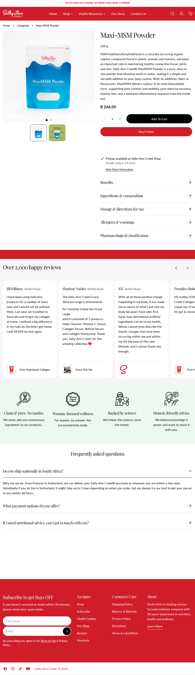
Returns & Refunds (124, 611)
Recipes (82, 633)
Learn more (154, 626)
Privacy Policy (121, 618)
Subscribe (83, 611)
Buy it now (146, 131)
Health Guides (86, 618)
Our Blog (83, 626)
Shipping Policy (122, 604)
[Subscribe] (67, 631)
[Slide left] (176, 268)
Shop (80, 604)
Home (6, 25)
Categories (23, 25)
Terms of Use (48, 640)
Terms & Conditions (125, 633)
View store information (119, 169)
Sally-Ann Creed (46, 668)
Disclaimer (119, 626)
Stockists (83, 640)
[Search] (172, 14)
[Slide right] (187, 268)
